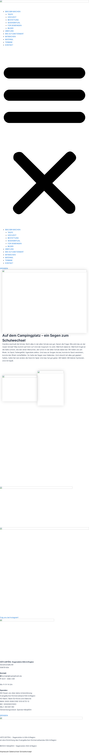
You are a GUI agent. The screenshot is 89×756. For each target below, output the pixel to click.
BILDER (10, 28)
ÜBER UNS (9, 31)
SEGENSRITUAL (14, 23)
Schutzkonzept (26, 752)
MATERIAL (9, 39)
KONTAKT (9, 45)
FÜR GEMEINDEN (15, 25)
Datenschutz (14, 752)
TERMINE (9, 42)
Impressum (4, 752)
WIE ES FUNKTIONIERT (14, 34)
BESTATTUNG (13, 20)
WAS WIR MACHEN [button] (12, 12)
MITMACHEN (10, 37)
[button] (44, 138)
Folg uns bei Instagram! (9, 617)
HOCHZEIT (12, 17)
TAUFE (10, 14)
